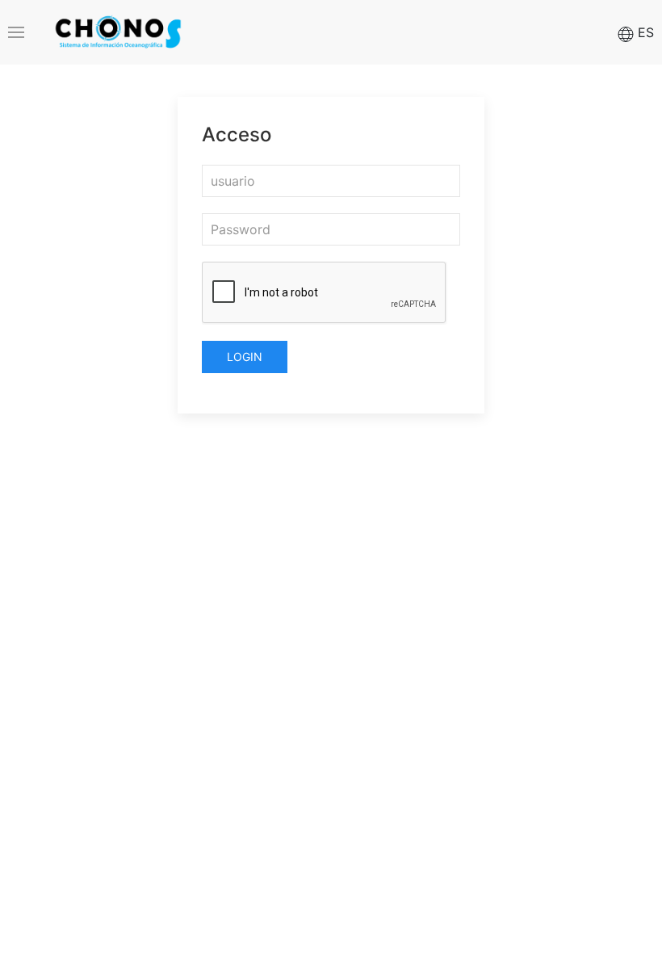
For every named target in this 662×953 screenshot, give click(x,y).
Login (244, 356)
